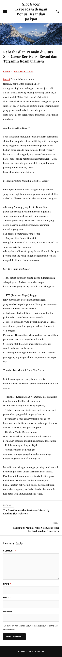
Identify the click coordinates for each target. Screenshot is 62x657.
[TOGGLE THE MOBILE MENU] (5, 12)
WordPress (38, 651)
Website (7, 611)
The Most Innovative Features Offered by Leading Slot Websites (26, 512)
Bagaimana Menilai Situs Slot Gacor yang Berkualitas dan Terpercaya (36, 529)
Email (7, 597)
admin (6, 71)
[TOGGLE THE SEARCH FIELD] (57, 12)
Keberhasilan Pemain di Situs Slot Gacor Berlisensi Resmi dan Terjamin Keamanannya (30, 56)
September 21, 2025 (23, 71)
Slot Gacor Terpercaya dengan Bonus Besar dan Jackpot (31, 11)
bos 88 (6, 79)
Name (7, 584)
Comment (9, 551)
